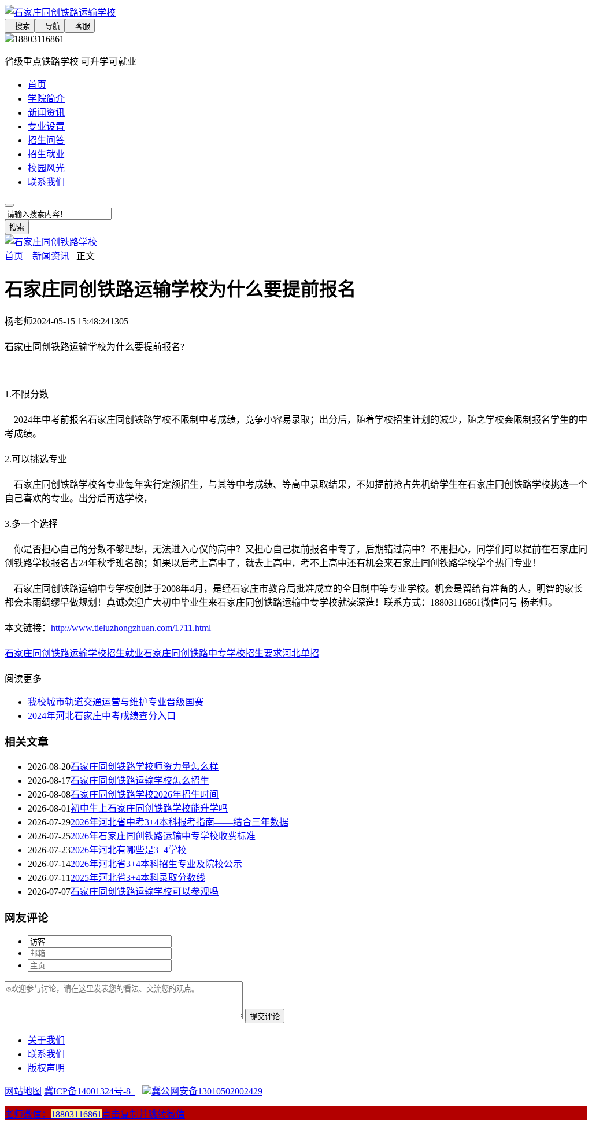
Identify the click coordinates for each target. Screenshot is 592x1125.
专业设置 (46, 126)
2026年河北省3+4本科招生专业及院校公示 (156, 864)
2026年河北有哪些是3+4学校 (129, 850)
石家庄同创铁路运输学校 (55, 653)
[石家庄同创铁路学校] (51, 242)
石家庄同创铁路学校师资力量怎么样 (145, 767)
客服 (79, 26)
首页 (37, 85)
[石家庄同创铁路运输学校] (296, 12)
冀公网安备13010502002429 (206, 1091)
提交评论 (265, 1016)
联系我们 (46, 182)
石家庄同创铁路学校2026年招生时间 (145, 794)
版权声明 (46, 1068)
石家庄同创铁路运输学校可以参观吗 (145, 892)
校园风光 (46, 168)
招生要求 (263, 653)
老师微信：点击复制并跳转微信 (95, 1114)
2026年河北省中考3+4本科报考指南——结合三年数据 (179, 822)
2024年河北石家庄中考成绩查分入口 (102, 716)
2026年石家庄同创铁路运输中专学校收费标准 (163, 836)
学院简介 (46, 99)
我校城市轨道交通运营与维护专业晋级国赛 (116, 702)
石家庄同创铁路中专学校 (194, 653)
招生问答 (46, 140)
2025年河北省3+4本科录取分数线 (138, 878)
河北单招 (300, 653)
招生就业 (46, 154)
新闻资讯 (46, 112)
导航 (49, 26)
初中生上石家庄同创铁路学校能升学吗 (149, 808)
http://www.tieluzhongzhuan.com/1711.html (131, 628)
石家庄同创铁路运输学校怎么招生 (140, 780)
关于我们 (46, 1040)
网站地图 (23, 1091)
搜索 (19, 26)
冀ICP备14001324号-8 (89, 1091)
